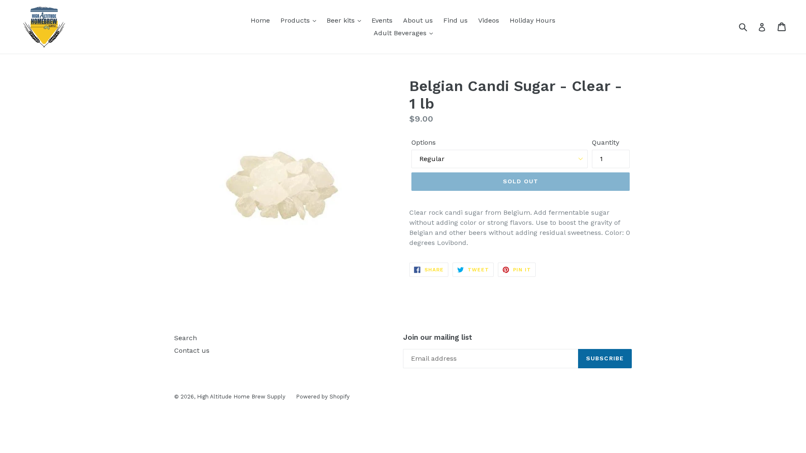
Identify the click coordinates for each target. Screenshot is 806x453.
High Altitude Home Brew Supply (241, 396)
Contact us (191, 350)
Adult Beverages (401, 33)
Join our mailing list (437, 337)
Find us (455, 20)
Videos (488, 20)
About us (418, 20)
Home (260, 20)
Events (382, 20)
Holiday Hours (532, 20)
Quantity (605, 142)
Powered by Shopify (323, 396)
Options (423, 142)
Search (185, 338)
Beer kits (342, 20)
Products (296, 20)
